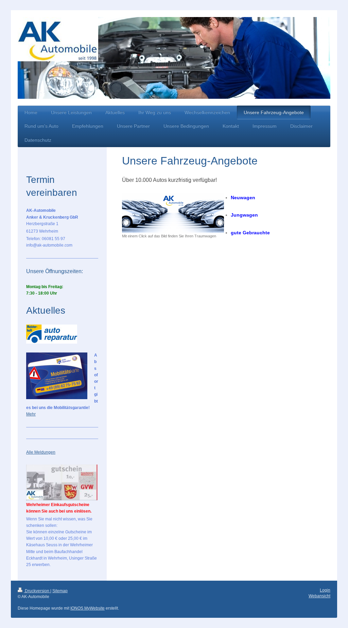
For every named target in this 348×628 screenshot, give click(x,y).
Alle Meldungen (40, 452)
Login (325, 590)
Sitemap (60, 590)
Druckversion (37, 590)
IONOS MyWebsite (87, 608)
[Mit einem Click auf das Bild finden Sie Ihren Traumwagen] (173, 213)
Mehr (31, 414)
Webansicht (319, 596)
